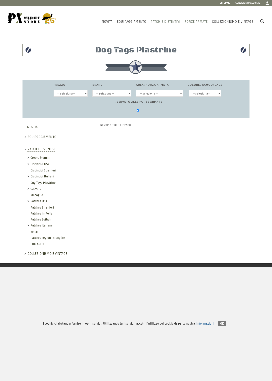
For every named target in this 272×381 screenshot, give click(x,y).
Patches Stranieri (42, 207)
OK (222, 323)
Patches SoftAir (40, 219)
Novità (32, 127)
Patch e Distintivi (41, 149)
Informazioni (205, 323)
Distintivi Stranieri (43, 170)
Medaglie (36, 195)
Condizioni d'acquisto (247, 2)
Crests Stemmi (40, 157)
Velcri (34, 232)
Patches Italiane (41, 225)
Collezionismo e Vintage (47, 254)
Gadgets (35, 189)
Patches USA (38, 201)
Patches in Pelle (41, 213)
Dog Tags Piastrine (43, 183)
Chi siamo (225, 2)
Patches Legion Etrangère (47, 238)
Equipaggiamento (41, 137)
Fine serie (37, 244)
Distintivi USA (39, 164)
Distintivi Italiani (42, 176)
